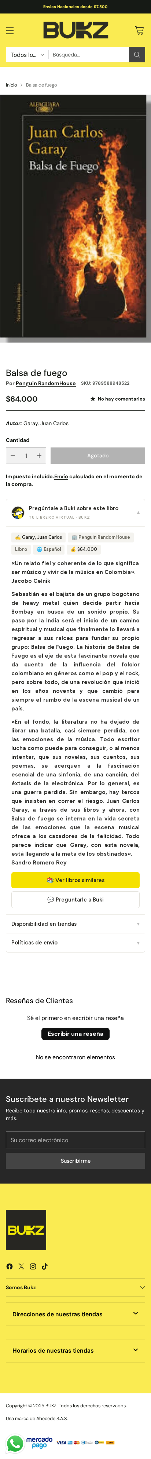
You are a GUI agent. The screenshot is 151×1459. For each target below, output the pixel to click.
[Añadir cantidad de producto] (39, 456)
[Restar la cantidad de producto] (12, 456)
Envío (61, 476)
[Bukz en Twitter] (21, 1267)
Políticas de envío (75, 942)
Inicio (11, 85)
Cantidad (17, 440)
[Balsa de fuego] (75, 219)
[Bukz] (75, 30)
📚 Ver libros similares (75, 880)
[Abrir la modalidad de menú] (9, 30)
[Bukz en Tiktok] (44, 1267)
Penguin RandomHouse (46, 383)
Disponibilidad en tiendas (75, 924)
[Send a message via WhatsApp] (15, 1443)
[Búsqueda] (137, 54)
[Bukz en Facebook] (9, 1267)
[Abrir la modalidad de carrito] (139, 30)
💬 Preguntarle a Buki (75, 899)
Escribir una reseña (75, 1034)
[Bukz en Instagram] (33, 1267)
